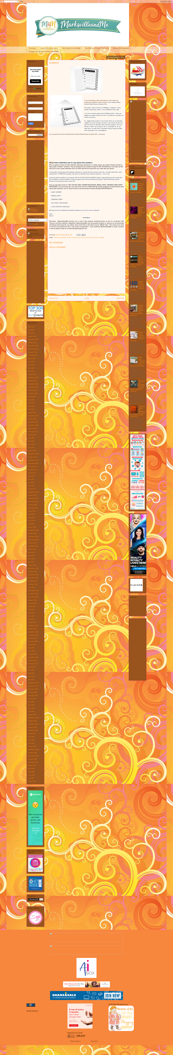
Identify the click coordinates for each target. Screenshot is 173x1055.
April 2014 (31, 361)
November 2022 (33, 657)
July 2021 (31, 619)
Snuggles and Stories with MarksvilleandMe (44, 51)
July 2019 (31, 562)
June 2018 (31, 520)
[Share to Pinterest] (85, 235)
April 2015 (31, 400)
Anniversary (57, 237)
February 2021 (33, 603)
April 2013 (31, 326)
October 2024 (32, 721)
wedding (101, 237)
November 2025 (33, 756)
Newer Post (53, 298)
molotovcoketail (85, 1041)
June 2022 (31, 651)
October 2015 (32, 419)
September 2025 (33, 749)
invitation (73, 237)
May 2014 (31, 365)
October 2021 (32, 628)
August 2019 (32, 565)
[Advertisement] (35, 171)
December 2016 (33, 463)
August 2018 (32, 527)
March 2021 (32, 606)
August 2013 (32, 336)
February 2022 (33, 641)
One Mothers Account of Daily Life (97, 48)
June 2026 (31, 775)
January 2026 (32, 759)
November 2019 (33, 574)
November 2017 (33, 498)
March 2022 (32, 644)
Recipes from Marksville (121, 48)
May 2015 (31, 403)
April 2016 (31, 438)
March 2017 (32, 473)
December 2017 (33, 501)
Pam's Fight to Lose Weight (71, 48)
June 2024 (31, 708)
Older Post (120, 298)
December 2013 (33, 349)
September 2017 (33, 492)
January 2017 (32, 466)
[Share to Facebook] (83, 235)
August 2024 (32, 714)
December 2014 (33, 387)
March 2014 (32, 358)
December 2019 (33, 578)
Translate (35, 224)
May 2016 (31, 441)
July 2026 (31, 778)
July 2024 (31, 711)
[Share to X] (81, 235)
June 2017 (31, 482)
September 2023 (33, 683)
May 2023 (31, 673)
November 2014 (33, 384)
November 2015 (33, 422)
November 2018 (33, 536)
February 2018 (33, 508)
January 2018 (32, 505)
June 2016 (31, 444)
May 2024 (31, 705)
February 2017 (33, 470)
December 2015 (33, 425)
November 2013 (33, 346)
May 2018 (31, 517)
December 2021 (33, 635)
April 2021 (31, 609)
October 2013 (32, 342)
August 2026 (32, 781)
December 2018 (33, 539)
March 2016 (32, 435)
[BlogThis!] (79, 235)
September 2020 (33, 590)
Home (87, 298)
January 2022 (32, 638)
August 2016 (32, 450)
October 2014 (32, 381)
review (82, 237)
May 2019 (31, 555)
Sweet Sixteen (94, 237)
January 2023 (32, 660)
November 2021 (33, 632)
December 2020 (33, 597)
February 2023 (33, 663)
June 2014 (31, 368)
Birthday (63, 237)
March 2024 (32, 698)
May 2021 (31, 613)
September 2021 (33, 625)
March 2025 (32, 733)
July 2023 (31, 679)
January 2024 (32, 692)
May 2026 (31, 772)
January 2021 (32, 600)
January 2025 (32, 727)
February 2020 (33, 584)
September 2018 (33, 530)
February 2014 (33, 355)
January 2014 (32, 352)
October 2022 (32, 654)
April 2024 (31, 702)
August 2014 (32, 374)
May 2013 (31, 330)
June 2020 (31, 587)
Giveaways (32, 48)
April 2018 (31, 514)
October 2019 (32, 571)
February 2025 (33, 730)
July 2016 (31, 447)
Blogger (100, 1041)
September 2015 (33, 416)
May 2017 (31, 479)
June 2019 (31, 558)
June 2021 (31, 616)
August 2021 (32, 622)
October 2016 (32, 457)
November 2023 (33, 686)
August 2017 (32, 489)
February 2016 (33, 431)
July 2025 (31, 743)
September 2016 (33, 454)
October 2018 (32, 533)
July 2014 (31, 371)
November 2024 (33, 724)
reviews (87, 237)
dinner (68, 237)
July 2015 (31, 409)
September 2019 (33, 568)
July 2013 (31, 333)
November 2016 (33, 460)
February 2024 (33, 695)
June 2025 (31, 740)
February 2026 (33, 762)
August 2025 (32, 746)
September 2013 (33, 339)
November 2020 (33, 593)
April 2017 (31, 476)
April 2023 (31, 670)
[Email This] (77, 235)
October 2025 (32, 752)
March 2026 (32, 765)
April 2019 (31, 552)
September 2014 (33, 377)
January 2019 (32, 543)
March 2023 (32, 667)
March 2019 (32, 549)
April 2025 (31, 737)
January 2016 (32, 428)
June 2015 (31, 406)
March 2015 (32, 396)
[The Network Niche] (35, 890)
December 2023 (33, 689)
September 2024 (33, 717)
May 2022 (31, 648)
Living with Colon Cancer (49, 48)
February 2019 (33, 546)
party (78, 237)
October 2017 (32, 495)
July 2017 (31, 485)
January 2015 (32, 390)
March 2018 (32, 511)
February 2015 (33, 393)
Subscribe (35, 81)
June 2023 (31, 676)
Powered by (30, 89)
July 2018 (31, 524)
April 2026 (31, 768)
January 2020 (32, 581)
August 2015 (32, 412)
